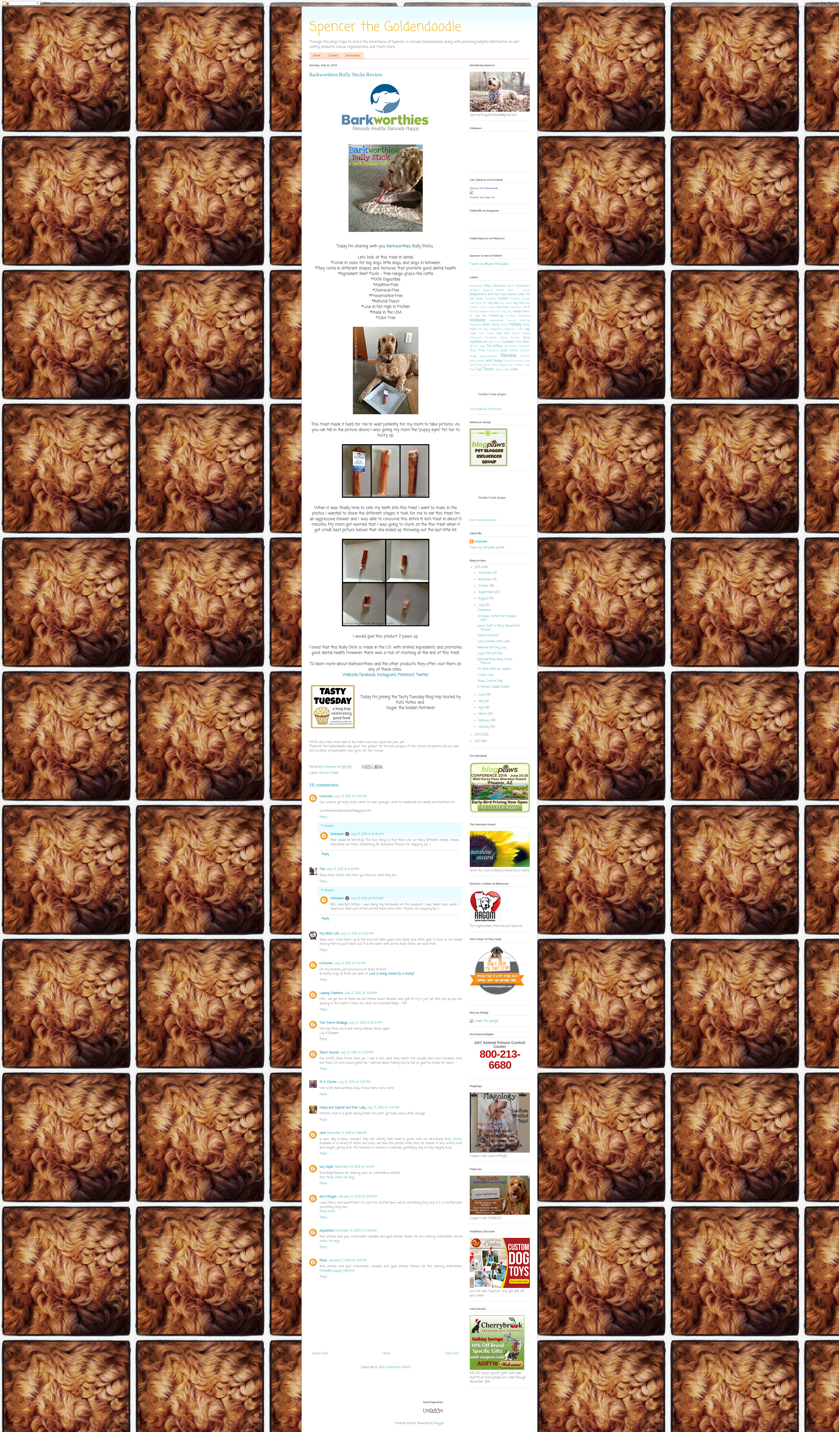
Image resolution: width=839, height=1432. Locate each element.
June (482, 695)
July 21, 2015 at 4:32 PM (354, 1082)
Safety (473, 361)
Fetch (493, 311)
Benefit (500, 290)
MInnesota (476, 337)
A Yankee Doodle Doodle (493, 687)
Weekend (484, 610)
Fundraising (496, 316)
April (482, 707)
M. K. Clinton (328, 1082)
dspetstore (327, 1230)
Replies (329, 826)
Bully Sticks (453, 1139)
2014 (478, 735)
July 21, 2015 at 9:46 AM (366, 834)
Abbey (487, 286)
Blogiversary (478, 294)
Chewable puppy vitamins (337, 1270)
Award (510, 286)
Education (502, 307)
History (504, 325)
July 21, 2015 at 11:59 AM (360, 993)
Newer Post (320, 1353)
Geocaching (524, 316)
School (481, 361)
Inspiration (509, 329)
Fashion (474, 311)
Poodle (473, 350)
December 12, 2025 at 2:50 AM (355, 1230)
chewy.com (490, 299)
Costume (515, 299)
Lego (527, 329)
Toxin (472, 369)
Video (506, 369)
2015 (478, 567)
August (483, 598)
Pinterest (406, 675)
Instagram (386, 675)
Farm (526, 307)
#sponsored (476, 286)
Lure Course (486, 333)
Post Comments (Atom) (395, 1367)
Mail (499, 333)
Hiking (495, 325)
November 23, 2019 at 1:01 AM (354, 1167)
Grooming (524, 320)
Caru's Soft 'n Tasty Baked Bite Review (498, 628)
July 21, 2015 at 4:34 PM (383, 1107)
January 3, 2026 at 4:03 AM (348, 1260)
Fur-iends (510, 316)
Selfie (488, 361)
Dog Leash (506, 303)
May (481, 701)
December (485, 573)
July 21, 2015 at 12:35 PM (356, 1052)
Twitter (422, 675)
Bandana (475, 290)
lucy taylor (326, 1167)
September (486, 592)
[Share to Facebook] (376, 767)
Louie (473, 333)
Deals (479, 303)
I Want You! (485, 675)
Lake (520, 329)
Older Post (452, 1353)
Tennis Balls (491, 365)
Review (324, 773)
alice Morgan (328, 1196)
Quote (504, 350)
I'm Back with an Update (494, 669)
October (484, 586)
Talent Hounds (329, 1052)
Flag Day (507, 311)
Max (507, 333)
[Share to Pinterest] (380, 767)
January (484, 727)
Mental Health (521, 333)
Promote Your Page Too (482, 197)
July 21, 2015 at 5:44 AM (350, 796)
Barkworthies (399, 246)
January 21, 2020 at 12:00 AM (357, 1196)
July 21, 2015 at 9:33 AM (342, 869)
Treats (334, 773)
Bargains (488, 290)
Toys (479, 369)
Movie (526, 338)
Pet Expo (479, 346)
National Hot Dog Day (491, 647)
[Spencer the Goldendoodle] (471, 193)
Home (316, 55)
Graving (511, 320)
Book (491, 294)
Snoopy (498, 360)
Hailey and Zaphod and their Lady (343, 1107)
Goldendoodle (496, 320)
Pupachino (492, 350)
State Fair (509, 361)
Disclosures (353, 55)
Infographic (496, 329)
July (481, 605)
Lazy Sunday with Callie (493, 641)
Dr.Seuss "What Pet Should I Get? (497, 618)
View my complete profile (487, 547)
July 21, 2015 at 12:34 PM (365, 1023)
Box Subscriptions (506, 294)
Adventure (499, 286)
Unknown (326, 796)
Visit (485, 409)
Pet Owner (510, 346)
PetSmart (524, 346)
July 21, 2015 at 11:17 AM (350, 963)
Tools (527, 365)
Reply (323, 817)
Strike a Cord (522, 361)
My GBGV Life (329, 933)
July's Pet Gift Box (490, 653)
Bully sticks (327, 1211)
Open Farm (495, 342)
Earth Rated (487, 307)
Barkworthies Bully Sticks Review (495, 661)
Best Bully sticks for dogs (337, 1177)
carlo (323, 1133)
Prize (481, 350)
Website (350, 675)
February (484, 720)
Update (499, 369)
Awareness (523, 286)
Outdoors (509, 342)
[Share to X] (372, 767)
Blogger (439, 1423)
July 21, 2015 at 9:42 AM (366, 898)
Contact (333, 55)
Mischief (515, 337)
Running (525, 356)
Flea (322, 869)
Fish (499, 311)
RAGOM (514, 350)
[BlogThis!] (368, 767)
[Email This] (364, 767)
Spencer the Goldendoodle (385, 27)
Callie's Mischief (488, 635)
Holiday (515, 324)
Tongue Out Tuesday (511, 365)
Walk (514, 369)
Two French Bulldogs (334, 1023)
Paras (323, 1260)
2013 (478, 741)
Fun (484, 316)
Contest (503, 298)
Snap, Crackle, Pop (489, 681)
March (483, 714)
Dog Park (519, 303)
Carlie (479, 299)
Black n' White (519, 290)
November (485, 579)
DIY (485, 303)
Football (517, 312)
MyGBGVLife (478, 342)
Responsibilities (488, 356)
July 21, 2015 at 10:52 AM (357, 933)
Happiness (475, 325)
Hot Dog (483, 329)
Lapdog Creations (331, 993)
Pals (519, 342)
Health (486, 325)
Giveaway (477, 320)
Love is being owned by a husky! (391, 973)
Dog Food (493, 303)
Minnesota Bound (496, 337)
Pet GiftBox (495, 346)
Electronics (516, 307)
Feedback (484, 311)
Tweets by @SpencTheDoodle (489, 264)
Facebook (367, 675)
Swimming (476, 365)
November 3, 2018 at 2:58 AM (347, 1133)
